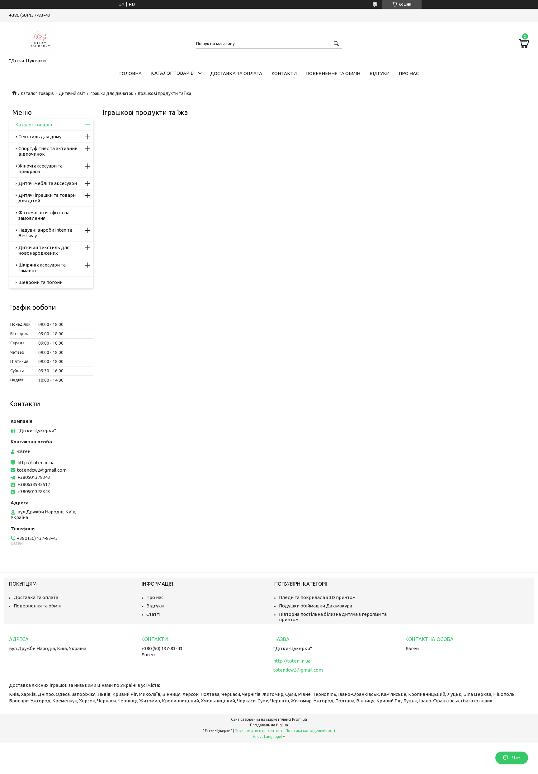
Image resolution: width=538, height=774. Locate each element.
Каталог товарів (172, 73)
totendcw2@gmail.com (42, 470)
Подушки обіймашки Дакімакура (315, 605)
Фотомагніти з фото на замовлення (43, 215)
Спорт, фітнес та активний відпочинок (48, 151)
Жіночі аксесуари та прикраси (40, 168)
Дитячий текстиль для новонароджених (43, 250)
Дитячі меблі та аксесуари (47, 183)
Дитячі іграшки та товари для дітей (47, 197)
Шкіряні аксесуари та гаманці (42, 267)
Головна (130, 73)
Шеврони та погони (40, 282)
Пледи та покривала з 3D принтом (317, 597)
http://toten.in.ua (35, 462)
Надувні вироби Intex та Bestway (45, 232)
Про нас (409, 73)
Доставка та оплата (236, 73)
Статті (153, 614)
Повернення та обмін (333, 73)
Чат (516, 757)
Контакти (284, 73)
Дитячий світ (72, 93)
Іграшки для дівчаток (111, 93)
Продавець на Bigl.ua (269, 725)
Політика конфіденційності (310, 731)
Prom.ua (299, 719)
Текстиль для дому (39, 136)
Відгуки (379, 73)
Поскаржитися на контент (259, 731)
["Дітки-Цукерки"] (40, 38)
